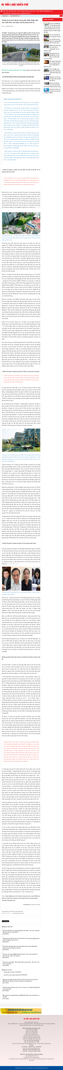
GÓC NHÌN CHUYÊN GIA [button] (24, 11)
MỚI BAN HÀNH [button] (25, 13)
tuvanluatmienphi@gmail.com (33, 1048)
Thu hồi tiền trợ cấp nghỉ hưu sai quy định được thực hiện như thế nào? (52, 41)
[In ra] (36, 29)
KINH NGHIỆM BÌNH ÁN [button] (46, 11)
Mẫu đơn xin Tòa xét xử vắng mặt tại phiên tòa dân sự (55, 78)
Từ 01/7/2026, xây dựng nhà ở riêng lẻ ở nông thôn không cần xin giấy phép (52, 71)
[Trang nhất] (1, 11)
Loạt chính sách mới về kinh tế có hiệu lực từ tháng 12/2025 (52, 91)
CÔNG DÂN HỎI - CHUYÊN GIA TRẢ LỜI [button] (12, 13)
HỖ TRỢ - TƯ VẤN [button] (35, 11)
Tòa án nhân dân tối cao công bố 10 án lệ (55, 35)
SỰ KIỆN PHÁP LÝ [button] (14, 11)
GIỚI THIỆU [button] (5, 11)
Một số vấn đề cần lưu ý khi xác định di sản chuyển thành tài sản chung (52, 84)
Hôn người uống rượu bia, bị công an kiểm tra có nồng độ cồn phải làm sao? (52, 63)
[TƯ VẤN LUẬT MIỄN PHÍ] (15, 5)
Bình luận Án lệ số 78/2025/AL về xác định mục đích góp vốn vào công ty (51, 55)
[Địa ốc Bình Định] (21, 1011)
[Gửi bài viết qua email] (33, 29)
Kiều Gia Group (45, 1068)
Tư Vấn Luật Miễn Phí (28, 1068)
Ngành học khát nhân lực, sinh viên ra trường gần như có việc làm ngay (52, 47)
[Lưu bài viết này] (39, 29)
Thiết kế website (36, 1068)
